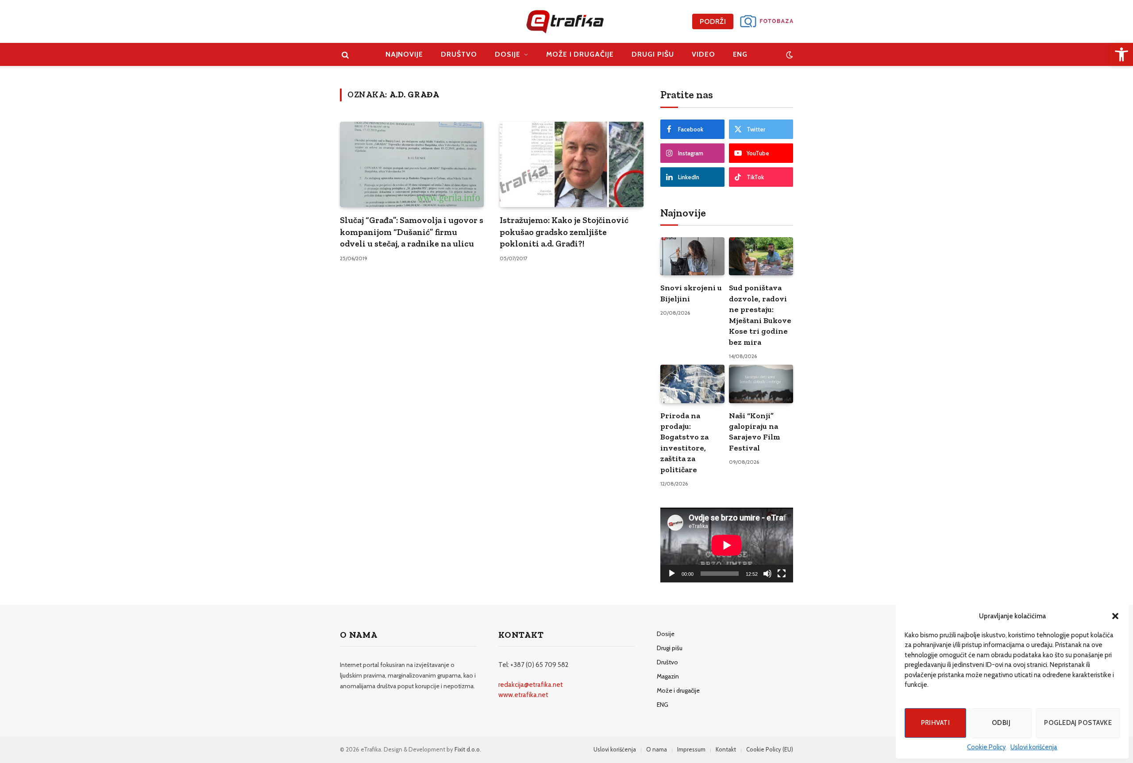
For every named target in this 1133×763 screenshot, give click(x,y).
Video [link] (703, 54)
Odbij (1001, 723)
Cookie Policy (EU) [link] (769, 749)
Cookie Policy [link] (986, 747)
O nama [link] (656, 749)
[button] (1115, 616)
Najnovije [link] (404, 54)
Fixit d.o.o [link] (467, 749)
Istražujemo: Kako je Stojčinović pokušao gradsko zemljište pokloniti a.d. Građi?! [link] (564, 232)
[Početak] (671, 573)
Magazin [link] (668, 676)
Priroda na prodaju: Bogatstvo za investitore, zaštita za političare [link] (684, 442)
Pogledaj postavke (1078, 723)
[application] (726, 545)
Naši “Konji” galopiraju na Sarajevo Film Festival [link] (754, 432)
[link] (1121, 54)
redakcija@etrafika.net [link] (530, 685)
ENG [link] (740, 54)
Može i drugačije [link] (580, 54)
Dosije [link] (507, 54)
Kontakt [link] (726, 749)
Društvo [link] (459, 54)
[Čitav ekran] (781, 573)
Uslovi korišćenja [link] (1033, 747)
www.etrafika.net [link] (523, 695)
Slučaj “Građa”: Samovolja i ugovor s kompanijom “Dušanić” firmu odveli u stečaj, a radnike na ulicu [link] (411, 232)
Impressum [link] (691, 749)
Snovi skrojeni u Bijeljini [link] (691, 293)
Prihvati (935, 723)
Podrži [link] (713, 21)
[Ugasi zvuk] (767, 573)
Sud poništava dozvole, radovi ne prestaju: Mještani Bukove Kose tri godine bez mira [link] (760, 315)
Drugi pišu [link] (653, 54)
